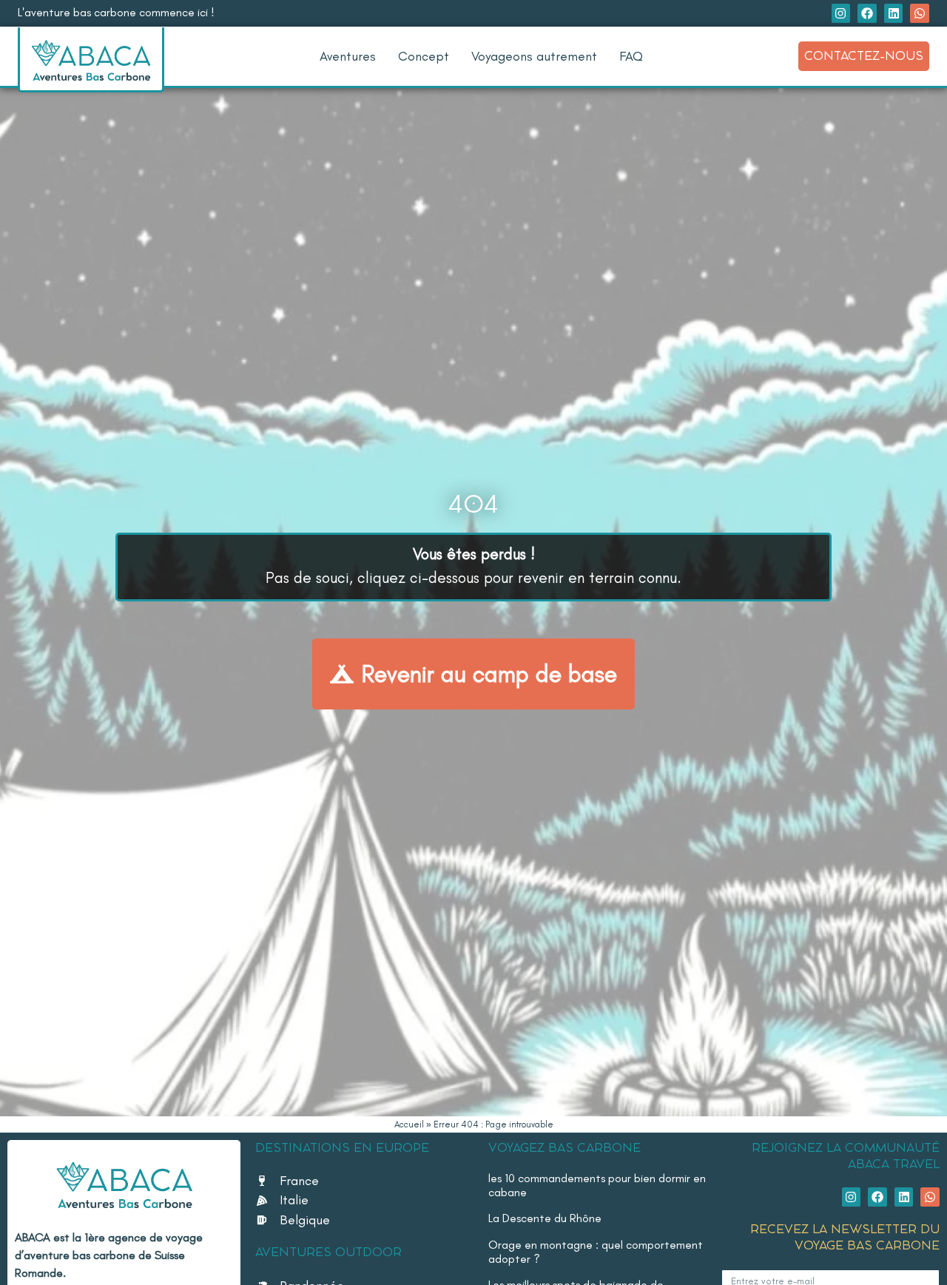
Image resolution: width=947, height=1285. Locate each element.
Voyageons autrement (534, 56)
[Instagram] (841, 13)
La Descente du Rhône (544, 1218)
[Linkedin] (893, 13)
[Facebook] (867, 13)
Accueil (409, 1124)
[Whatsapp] (919, 13)
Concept (423, 56)
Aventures (348, 56)
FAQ (631, 56)
